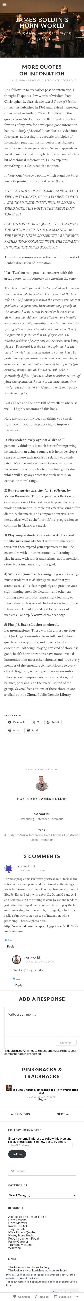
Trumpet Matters (20, 1244)
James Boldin (53, 799)
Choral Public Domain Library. (49, 694)
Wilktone (14, 1247)
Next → (63, 1114)
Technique (68, 80)
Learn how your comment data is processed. (40, 1052)
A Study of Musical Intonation (23, 835)
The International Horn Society (28, 1267)
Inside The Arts (18, 1226)
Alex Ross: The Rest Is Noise (27, 1216)
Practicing (36, 80)
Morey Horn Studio (21, 1235)
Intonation (47, 839)
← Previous (20, 1114)
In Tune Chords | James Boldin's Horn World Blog (45, 1089)
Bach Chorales (53, 835)
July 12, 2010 (16, 80)
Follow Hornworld (25, 1130)
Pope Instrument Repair (24, 1238)
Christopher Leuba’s (19, 101)
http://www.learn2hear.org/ (44, 614)
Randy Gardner (18, 1241)
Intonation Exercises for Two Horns (40, 490)
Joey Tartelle (16, 1229)
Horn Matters (17, 1223)
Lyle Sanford (26, 866)
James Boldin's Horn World (42, 22)
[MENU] (4, 4)
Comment (66, 1042)
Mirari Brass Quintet (22, 1232)
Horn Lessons (17, 1219)
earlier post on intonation (53, 89)
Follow (17, 1154)
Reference (52, 80)
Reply (10, 946)
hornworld (32, 957)
